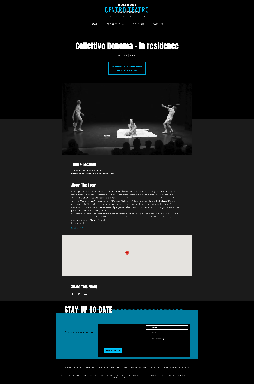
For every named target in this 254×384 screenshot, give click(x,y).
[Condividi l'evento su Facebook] (72, 294)
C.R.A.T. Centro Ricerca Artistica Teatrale (127, 17)
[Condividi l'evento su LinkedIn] (85, 294)
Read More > (77, 227)
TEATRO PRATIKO (127, 5)
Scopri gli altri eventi (127, 70)
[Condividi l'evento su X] (79, 294)
